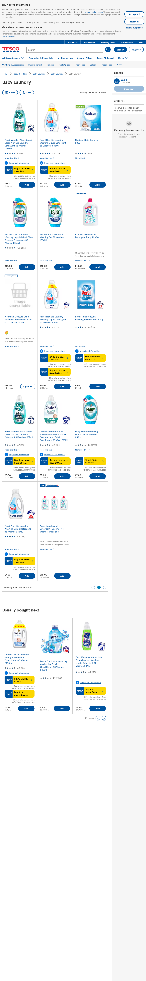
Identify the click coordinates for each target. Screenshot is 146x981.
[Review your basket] (117, 81)
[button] (72, 42)
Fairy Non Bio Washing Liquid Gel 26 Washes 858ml (86, 434)
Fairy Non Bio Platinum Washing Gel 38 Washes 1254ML (52, 237)
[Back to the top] (74, 598)
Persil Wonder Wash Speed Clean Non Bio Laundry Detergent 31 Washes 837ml (19, 434)
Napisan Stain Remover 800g (87, 141)
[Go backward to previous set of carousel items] (98, 718)
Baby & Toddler (20, 73)
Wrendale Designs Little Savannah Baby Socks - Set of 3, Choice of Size (18, 319)
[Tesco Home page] (11, 49)
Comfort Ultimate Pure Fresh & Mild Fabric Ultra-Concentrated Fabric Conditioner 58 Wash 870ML (54, 436)
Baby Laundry (39, 73)
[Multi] (7, 333)
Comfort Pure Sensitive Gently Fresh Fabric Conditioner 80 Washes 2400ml (17, 659)
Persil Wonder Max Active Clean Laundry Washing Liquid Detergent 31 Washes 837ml (89, 661)
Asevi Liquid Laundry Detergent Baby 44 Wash (87, 236)
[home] (6, 73)
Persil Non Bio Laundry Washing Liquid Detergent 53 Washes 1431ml (53, 319)
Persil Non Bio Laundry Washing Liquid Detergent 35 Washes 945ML (18, 528)
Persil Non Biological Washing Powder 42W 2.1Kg (89, 318)
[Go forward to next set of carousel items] (104, 718)
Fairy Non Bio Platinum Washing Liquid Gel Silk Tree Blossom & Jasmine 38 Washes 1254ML (19, 238)
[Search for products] (108, 49)
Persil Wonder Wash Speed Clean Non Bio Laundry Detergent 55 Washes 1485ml (18, 144)
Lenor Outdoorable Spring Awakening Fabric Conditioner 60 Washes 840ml (53, 665)
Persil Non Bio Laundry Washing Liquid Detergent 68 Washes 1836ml (53, 142)
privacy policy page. (94, 11)
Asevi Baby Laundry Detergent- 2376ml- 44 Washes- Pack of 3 (52, 528)
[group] (19, 666)
